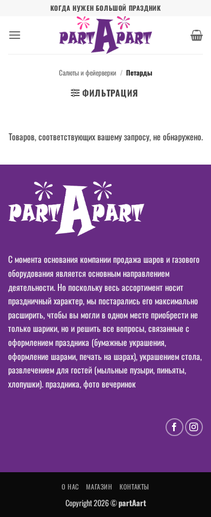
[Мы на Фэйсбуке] (174, 427)
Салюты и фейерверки (87, 72)
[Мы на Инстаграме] (194, 427)
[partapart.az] (105, 35)
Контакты (134, 486)
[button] (14, 35)
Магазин (99, 486)
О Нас (70, 486)
